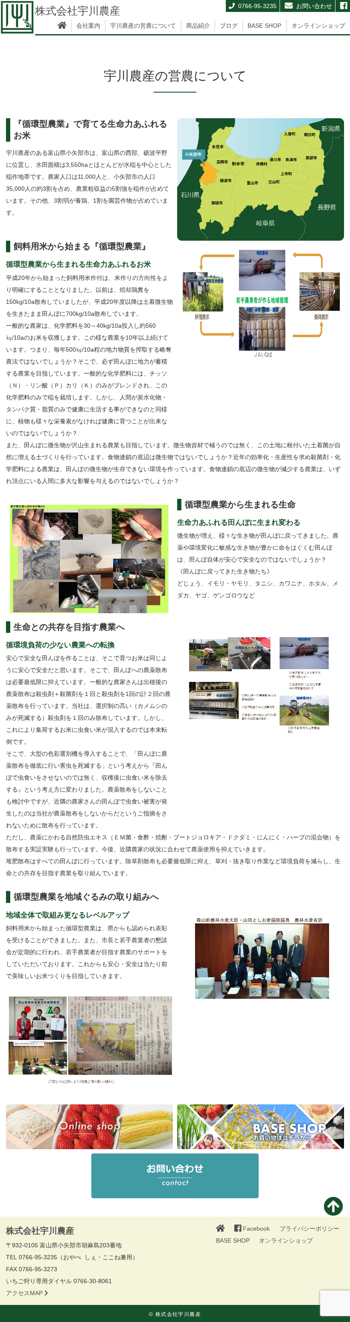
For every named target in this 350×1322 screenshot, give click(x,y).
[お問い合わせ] (174, 1182)
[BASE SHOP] (260, 1126)
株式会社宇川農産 (77, 11)
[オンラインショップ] (89, 1126)
